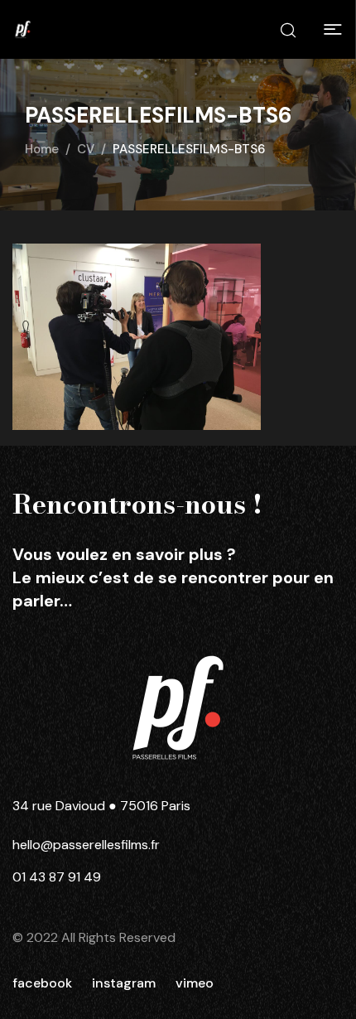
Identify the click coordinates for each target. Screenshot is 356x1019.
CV (85, 149)
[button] (333, 30)
